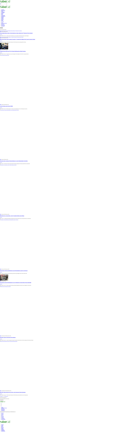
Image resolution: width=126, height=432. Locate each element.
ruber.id (1, 34)
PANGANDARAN (3, 10)
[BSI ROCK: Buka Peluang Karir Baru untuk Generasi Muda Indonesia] (49, 341)
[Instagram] (1, 404)
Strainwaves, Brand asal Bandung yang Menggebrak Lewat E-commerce (13, 270)
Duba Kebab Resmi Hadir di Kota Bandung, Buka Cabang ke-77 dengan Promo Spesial (16, 33)
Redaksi (2, 22)
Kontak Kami (2, 410)
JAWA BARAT (3, 12)
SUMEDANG (2, 9)
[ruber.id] (9, 2)
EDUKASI (2, 13)
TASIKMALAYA (3, 418)
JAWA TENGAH (3, 15)
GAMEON (2, 17)
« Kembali (1, 396)
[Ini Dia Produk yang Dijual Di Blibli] (49, 55)
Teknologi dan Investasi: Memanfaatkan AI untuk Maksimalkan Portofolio (14, 160)
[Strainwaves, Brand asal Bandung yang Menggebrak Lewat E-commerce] (49, 219)
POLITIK (2, 14)
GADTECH (2, 424)
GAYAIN (2, 20)
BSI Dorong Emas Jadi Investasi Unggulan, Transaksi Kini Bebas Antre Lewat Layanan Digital (17, 39)
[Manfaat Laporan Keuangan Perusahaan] (49, 286)
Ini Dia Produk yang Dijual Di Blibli (6, 106)
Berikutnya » (6, 396)
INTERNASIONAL (3, 16)
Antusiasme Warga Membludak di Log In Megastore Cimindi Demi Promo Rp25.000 (15, 282)
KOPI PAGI (2, 21)
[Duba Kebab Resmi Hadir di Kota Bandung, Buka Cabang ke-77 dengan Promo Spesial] (11, 30)
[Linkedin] (1, 405)
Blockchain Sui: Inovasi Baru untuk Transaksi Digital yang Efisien (12, 215)
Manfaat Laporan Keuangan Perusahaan (8, 337)
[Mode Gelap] (0, 3)
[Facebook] (1, 403)
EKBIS (0, 31)
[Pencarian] (0, 4)
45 (4, 396)
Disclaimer (2, 408)
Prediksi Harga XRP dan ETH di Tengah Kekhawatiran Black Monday (13, 51)
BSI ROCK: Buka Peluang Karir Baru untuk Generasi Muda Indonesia (12, 392)
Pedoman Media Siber (4, 23)
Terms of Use (3, 24)
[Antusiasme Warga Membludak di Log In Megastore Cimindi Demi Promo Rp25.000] (4, 280)
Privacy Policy (3, 25)
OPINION (2, 18)
